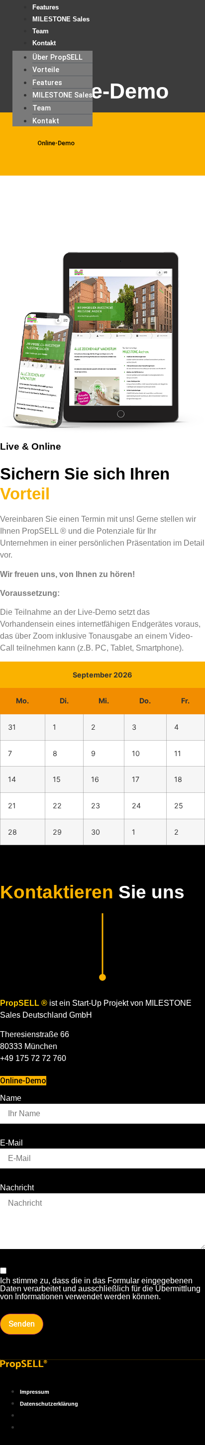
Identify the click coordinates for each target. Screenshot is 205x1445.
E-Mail (11, 1143)
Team (41, 108)
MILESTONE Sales (61, 19)
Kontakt (44, 43)
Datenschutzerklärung (49, 1404)
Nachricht (17, 1188)
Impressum (34, 1392)
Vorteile (45, 70)
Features (47, 83)
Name (10, 1098)
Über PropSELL (57, 57)
